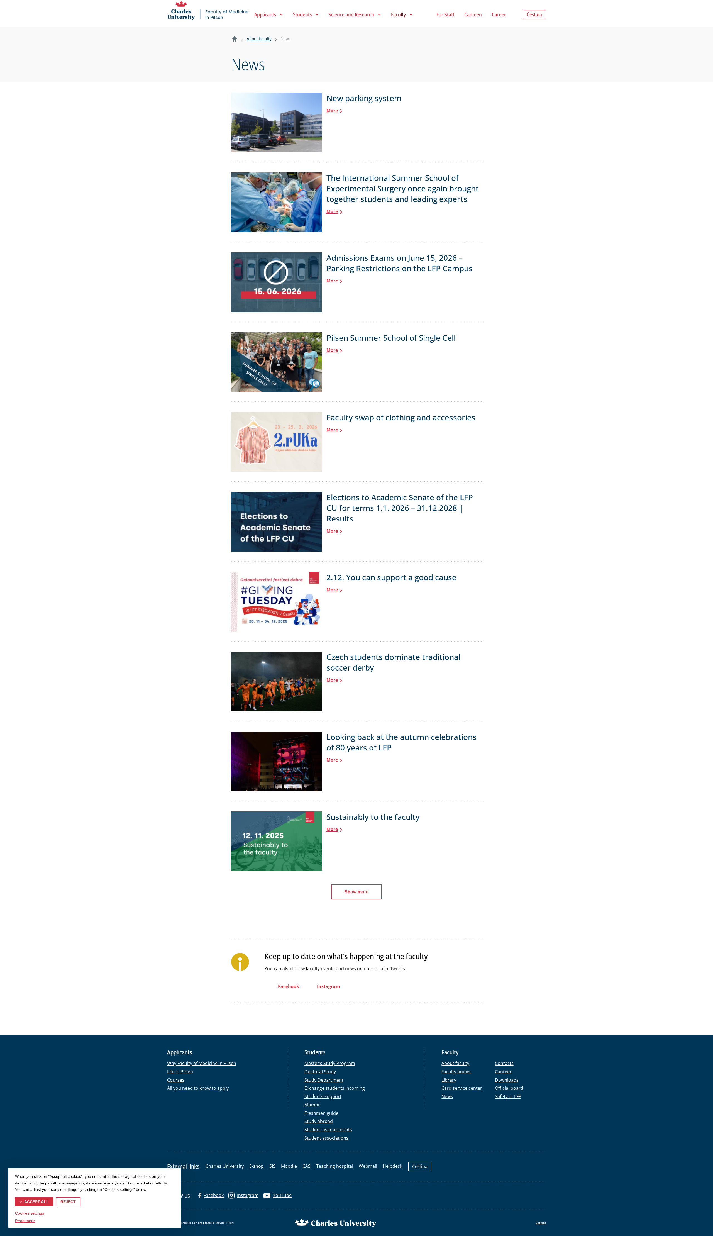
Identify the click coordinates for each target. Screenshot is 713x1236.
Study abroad (318, 1121)
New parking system (363, 98)
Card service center (461, 1088)
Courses (175, 1080)
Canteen (473, 14)
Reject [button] (68, 1202)
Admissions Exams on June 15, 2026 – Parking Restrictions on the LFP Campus (399, 263)
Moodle (289, 1166)
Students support (322, 1096)
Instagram (247, 1195)
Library (448, 1080)
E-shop (256, 1166)
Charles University (225, 1166)
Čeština (420, 1166)
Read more (25, 1220)
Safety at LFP (508, 1096)
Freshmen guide (321, 1113)
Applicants (265, 14)
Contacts (504, 1063)
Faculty (398, 14)
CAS (306, 1166)
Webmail (368, 1166)
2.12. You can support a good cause (391, 577)
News (447, 1096)
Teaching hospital (334, 1166)
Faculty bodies (456, 1072)
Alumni (311, 1105)
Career (499, 14)
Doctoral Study (320, 1072)
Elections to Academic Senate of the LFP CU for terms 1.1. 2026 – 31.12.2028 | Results (399, 508)
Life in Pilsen (180, 1072)
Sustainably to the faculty (373, 816)
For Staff (445, 14)
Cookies (541, 1223)
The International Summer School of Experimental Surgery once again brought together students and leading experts (402, 188)
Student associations (326, 1138)
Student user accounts (328, 1130)
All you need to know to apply (198, 1088)
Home (234, 39)
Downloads (507, 1080)
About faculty (259, 39)
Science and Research (351, 14)
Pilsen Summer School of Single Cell (391, 337)
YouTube (282, 1195)
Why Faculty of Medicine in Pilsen (201, 1063)
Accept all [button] (36, 1202)
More (332, 111)
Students (302, 14)
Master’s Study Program (329, 1063)
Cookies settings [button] (29, 1213)
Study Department (323, 1080)
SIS (272, 1166)
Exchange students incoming (334, 1088)
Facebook (214, 1195)
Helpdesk (392, 1166)
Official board (509, 1088)
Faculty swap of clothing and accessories (400, 417)
